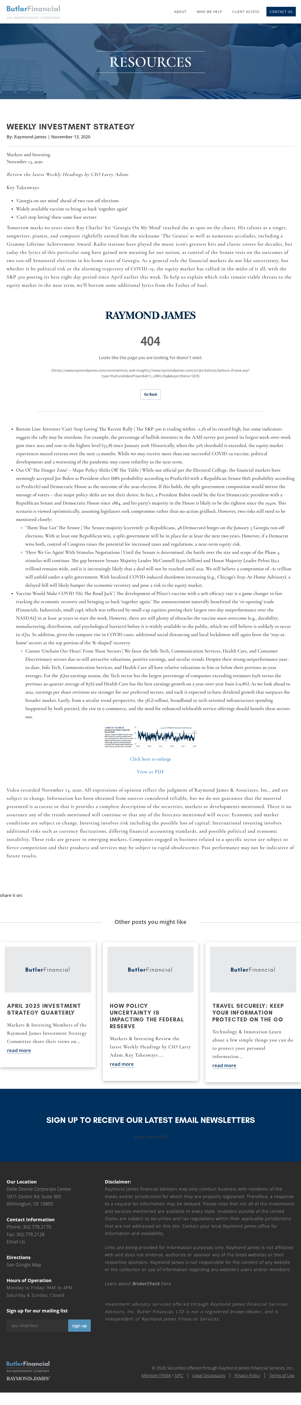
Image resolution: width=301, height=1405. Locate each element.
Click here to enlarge (150, 759)
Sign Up (79, 1325)
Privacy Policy (247, 1375)
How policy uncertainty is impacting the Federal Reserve (147, 1016)
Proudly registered (269, 1402)
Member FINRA (156, 1375)
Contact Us (281, 11)
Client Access (245, 11)
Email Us (16, 1241)
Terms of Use (281, 1375)
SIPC (178, 1375)
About (180, 11)
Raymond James (30, 137)
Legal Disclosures (208, 1375)
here (152, 1283)
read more (19, 1050)
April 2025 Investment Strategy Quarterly (44, 1009)
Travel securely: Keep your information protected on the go (248, 1012)
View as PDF (150, 772)
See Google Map (24, 1264)
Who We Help (209, 11)
